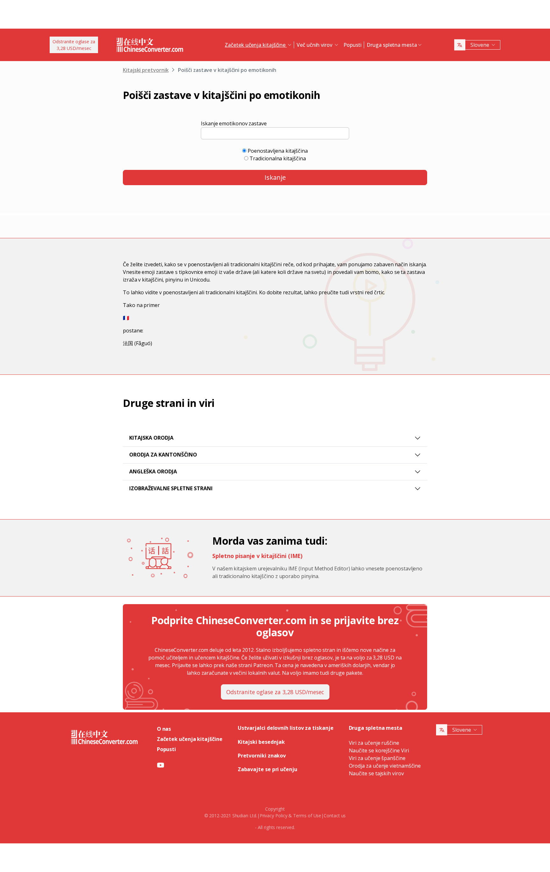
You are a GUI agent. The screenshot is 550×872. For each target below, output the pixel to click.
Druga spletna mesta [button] (392, 44)
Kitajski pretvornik (145, 69)
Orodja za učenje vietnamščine (385, 765)
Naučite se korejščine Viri (379, 750)
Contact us (335, 816)
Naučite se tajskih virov (376, 773)
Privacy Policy (273, 816)
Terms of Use (307, 816)
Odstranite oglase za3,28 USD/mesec (74, 44)
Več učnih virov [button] (315, 44)
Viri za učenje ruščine (374, 742)
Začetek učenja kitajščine (189, 739)
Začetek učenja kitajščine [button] (256, 44)
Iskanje (275, 177)
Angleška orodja (153, 471)
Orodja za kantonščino (163, 454)
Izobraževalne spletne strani (171, 488)
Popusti (352, 44)
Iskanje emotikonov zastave (234, 123)
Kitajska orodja (151, 437)
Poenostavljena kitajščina (278, 150)
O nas (164, 728)
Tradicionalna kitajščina (278, 158)
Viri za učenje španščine (377, 758)
